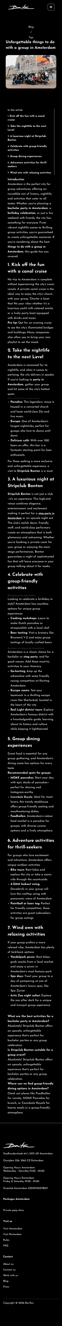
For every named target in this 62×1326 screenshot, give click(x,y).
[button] (51, 7)
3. (27, 138)
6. (27, 164)
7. (29, 173)
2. (27, 128)
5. (25, 156)
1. (26, 118)
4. (27, 148)
